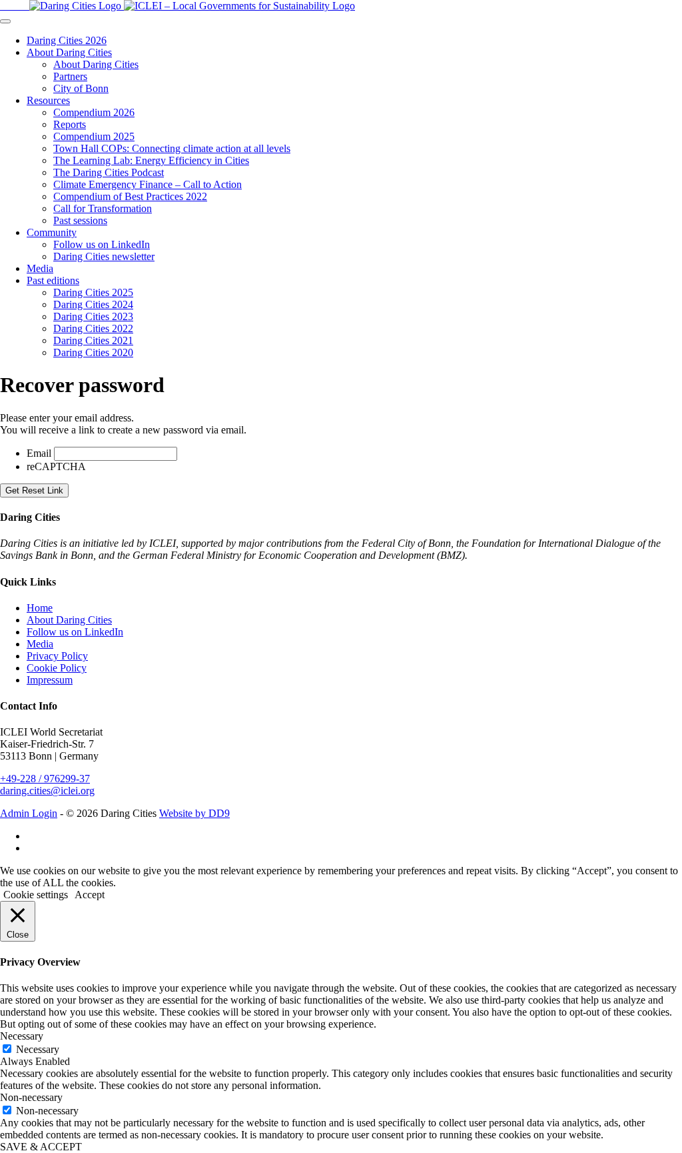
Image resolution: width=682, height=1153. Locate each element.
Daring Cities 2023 (93, 316)
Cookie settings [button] (35, 894)
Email (39, 453)
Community (52, 232)
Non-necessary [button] (31, 1097)
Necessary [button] (21, 1036)
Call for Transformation (102, 208)
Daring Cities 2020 (93, 352)
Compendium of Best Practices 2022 (130, 196)
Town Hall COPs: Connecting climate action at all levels (171, 148)
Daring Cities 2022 (93, 328)
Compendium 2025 (94, 136)
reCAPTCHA (56, 466)
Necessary (37, 1049)
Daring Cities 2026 (67, 40)
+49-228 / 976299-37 (45, 778)
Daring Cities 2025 (93, 292)
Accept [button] (90, 894)
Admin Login (28, 813)
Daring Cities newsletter (104, 256)
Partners (70, 76)
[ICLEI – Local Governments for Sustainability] (239, 5)
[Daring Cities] (62, 5)
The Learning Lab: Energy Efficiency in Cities (151, 160)
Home (40, 608)
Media (40, 268)
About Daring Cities (69, 52)
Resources (48, 100)
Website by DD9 (194, 813)
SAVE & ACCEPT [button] (41, 1146)
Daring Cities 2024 (93, 304)
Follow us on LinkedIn (101, 244)
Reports (69, 124)
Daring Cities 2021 (93, 340)
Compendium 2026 (94, 112)
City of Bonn (81, 88)
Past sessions (80, 220)
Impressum (50, 680)
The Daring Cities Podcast (108, 172)
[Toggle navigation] (5, 21)
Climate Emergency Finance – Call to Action (147, 184)
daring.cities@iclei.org (47, 790)
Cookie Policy (57, 668)
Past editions (53, 280)
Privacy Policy (57, 656)
